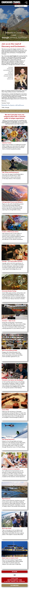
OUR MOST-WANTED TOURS (14, 580)
